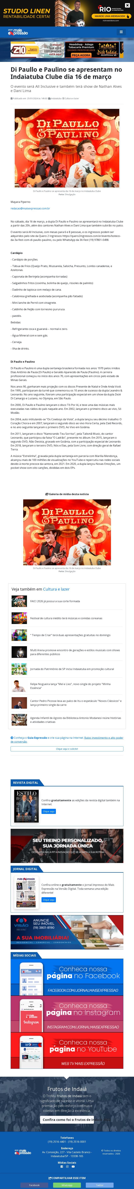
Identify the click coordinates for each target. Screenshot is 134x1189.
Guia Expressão (37, 738)
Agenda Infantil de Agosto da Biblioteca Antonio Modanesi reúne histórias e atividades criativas (75, 720)
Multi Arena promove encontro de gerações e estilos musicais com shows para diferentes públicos (75, 652)
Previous (13, 50)
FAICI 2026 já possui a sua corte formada (55, 601)
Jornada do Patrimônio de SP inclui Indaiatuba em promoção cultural (72, 669)
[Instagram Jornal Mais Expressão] (67, 1014)
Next (121, 50)
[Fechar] (127, 5)
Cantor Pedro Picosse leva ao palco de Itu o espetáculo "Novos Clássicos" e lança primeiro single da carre (76, 703)
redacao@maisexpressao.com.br (30, 208)
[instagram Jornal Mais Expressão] (67, 1166)
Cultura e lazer (72, 98)
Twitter (99, 1185)
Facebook (34, 1185)
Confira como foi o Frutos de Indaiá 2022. (68, 1119)
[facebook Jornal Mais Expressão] (61, 1166)
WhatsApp (67, 1185)
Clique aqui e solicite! (67, 748)
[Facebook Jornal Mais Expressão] (67, 977)
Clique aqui (48, 811)
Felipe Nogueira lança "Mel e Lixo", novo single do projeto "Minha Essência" (70, 686)
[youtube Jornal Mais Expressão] (72, 1166)
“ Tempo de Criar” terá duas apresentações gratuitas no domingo (70, 635)
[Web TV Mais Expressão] (67, 1050)
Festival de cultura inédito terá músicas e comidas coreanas (66, 618)
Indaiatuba (56, 98)
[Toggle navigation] (121, 32)
